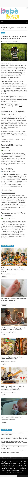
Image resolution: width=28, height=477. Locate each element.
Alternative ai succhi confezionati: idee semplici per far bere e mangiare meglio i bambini (13, 451)
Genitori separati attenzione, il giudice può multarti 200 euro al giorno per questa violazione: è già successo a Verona (12, 387)
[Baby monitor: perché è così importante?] (14, 406)
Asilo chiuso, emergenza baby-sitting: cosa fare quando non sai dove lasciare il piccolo (13, 328)
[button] (26, 22)
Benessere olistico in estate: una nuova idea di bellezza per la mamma (12, 433)
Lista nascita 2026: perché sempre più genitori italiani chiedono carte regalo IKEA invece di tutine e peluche (14, 437)
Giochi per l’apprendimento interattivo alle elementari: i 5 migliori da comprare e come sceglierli (12, 269)
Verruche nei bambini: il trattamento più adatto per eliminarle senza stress (14, 299)
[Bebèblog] (10, 13)
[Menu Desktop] (2, 22)
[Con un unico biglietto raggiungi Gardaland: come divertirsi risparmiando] (14, 346)
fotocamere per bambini (9, 81)
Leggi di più (4, 276)
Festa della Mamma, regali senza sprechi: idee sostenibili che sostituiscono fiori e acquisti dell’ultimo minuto (14, 442)
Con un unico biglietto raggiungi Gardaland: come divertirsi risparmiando (12, 357)
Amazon (3, 107)
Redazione (5, 458)
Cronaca (3, 33)
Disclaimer (23, 458)
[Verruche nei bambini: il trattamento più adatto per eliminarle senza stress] (14, 288)
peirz (20, 106)
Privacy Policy (14, 458)
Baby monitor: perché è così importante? (12, 417)
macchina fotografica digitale (15, 70)
